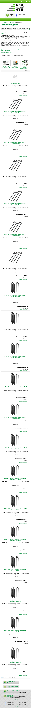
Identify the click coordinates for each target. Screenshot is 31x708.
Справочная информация (10, 696)
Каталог (12, 22)
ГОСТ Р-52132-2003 (5, 50)
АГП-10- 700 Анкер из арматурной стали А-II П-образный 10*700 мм (15, 601)
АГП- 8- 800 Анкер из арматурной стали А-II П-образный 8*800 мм (15, 418)
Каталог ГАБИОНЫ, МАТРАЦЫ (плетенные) (12, 55)
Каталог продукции (10, 25)
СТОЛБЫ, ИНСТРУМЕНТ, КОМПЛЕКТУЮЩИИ (25, 67)
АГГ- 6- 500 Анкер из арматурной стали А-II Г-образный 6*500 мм (15, 143)
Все (14, 677)
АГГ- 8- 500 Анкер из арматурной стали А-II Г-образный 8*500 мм (15, 235)
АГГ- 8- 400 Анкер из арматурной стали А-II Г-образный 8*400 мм (15, 204)
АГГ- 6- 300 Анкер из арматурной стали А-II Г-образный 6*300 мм (15, 83)
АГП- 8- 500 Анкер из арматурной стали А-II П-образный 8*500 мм (15, 326)
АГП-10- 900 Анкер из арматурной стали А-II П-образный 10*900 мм (15, 661)
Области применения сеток (12, 687)
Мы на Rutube (15, 706)
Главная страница (5, 22)
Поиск (23, 1)
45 (10, 677)
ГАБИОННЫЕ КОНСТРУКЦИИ (6, 67)
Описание (4, 57)
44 (9, 677)
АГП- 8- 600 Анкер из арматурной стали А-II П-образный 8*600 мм (15, 357)
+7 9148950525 (26, 1)
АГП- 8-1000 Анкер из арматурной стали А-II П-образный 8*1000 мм (15, 479)
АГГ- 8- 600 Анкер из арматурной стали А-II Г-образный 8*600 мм (15, 265)
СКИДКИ (7, 48)
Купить (20, 95)
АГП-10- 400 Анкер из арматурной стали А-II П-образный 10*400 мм (15, 509)
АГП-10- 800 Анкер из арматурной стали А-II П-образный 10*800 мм (15, 631)
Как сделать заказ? (25, 29)
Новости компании (11, 681)
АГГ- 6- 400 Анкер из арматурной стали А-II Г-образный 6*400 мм (15, 112)
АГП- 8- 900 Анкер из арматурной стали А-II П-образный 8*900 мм (15, 448)
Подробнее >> (10, 682)
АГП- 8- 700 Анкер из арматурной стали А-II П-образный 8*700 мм (15, 387)
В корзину (24, 95)
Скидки (2, 33)
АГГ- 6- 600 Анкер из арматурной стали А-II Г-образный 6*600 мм (15, 173)
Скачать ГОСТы (11, 690)
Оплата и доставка (6, 30)
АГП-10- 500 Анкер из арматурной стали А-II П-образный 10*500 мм (15, 540)
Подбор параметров (6, 52)
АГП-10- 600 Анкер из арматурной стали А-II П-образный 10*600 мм (15, 570)
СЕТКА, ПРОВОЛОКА (15, 67)
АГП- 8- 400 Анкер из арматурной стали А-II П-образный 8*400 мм (15, 296)
